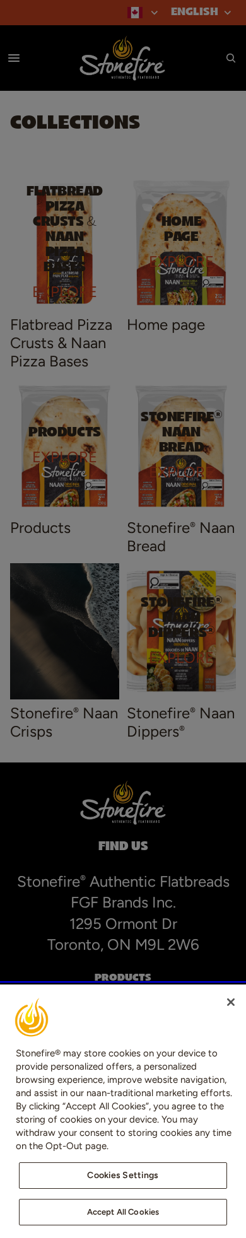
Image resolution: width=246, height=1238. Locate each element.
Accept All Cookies (123, 1212)
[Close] (231, 1002)
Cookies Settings (122, 1175)
